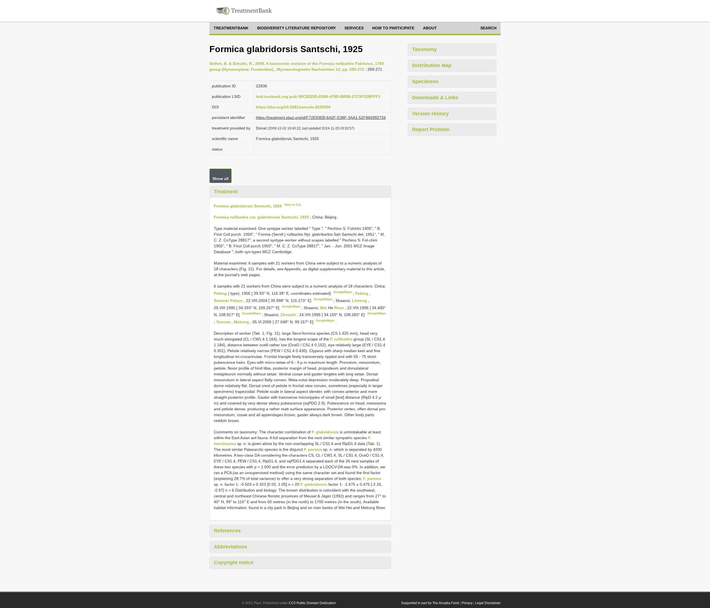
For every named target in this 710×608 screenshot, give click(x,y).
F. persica (313, 449)
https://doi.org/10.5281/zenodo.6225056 (293, 107)
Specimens (425, 81)
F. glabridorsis (325, 432)
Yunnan (224, 322)
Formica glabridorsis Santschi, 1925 (248, 205)
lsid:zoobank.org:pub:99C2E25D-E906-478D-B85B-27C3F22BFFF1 (318, 96)
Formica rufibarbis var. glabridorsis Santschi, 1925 (261, 217)
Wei (324, 307)
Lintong (360, 300)
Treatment (226, 191)
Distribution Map (432, 65)
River (339, 307)
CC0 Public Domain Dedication (312, 603)
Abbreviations (230, 547)
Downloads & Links (435, 97)
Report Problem (431, 129)
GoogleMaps (342, 292)
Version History (430, 113)
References (227, 530)
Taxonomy (424, 49)
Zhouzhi (288, 314)
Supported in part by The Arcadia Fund (430, 603)
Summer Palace (229, 300)
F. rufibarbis (341, 339)
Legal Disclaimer (488, 603)
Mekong (242, 322)
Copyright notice (233, 562)
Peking (221, 293)
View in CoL (293, 204)
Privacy (467, 603)
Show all (220, 178)
